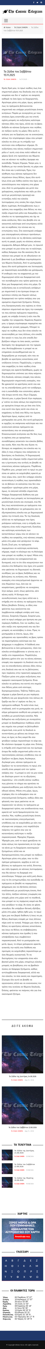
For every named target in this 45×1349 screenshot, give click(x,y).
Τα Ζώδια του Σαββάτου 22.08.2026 (23, 1127)
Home (8, 27)
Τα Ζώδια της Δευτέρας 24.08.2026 (22, 1076)
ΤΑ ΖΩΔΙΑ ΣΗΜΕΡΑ (21, 27)
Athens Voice (19, 1345)
